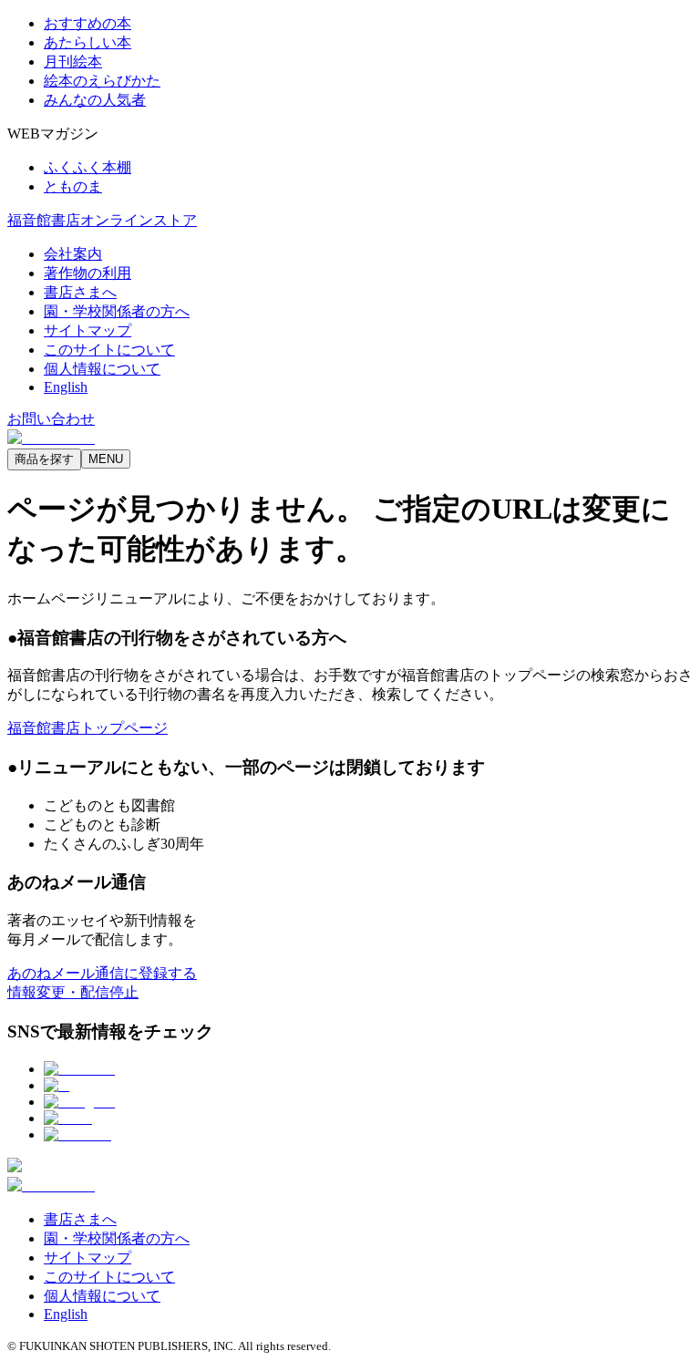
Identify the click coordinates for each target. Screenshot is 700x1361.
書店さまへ (80, 292)
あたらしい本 (87, 42)
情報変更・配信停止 (73, 992)
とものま (73, 186)
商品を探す (44, 459)
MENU (105, 459)
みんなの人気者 (95, 100)
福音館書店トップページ (87, 728)
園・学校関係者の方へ (117, 311)
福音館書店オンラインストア (102, 220)
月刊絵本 (73, 61)
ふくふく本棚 (87, 167)
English (66, 387)
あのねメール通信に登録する (102, 973)
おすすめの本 (87, 23)
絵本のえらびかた (102, 80)
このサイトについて (109, 349)
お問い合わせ (51, 419)
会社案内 (73, 254)
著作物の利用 (87, 273)
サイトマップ (87, 330)
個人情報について (102, 368)
